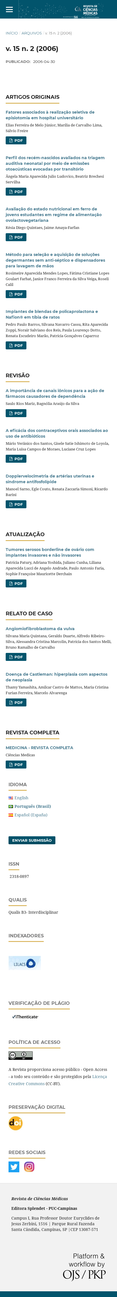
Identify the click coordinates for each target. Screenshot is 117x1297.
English (21, 797)
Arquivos (32, 33)
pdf (18, 764)
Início (12, 33)
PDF (18, 140)
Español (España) (30, 814)
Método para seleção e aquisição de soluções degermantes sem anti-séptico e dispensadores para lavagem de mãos (55, 260)
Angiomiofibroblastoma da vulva (40, 628)
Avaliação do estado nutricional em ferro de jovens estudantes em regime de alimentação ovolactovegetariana (54, 214)
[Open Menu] (9, 9)
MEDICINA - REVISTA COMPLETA (39, 747)
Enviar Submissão (32, 840)
